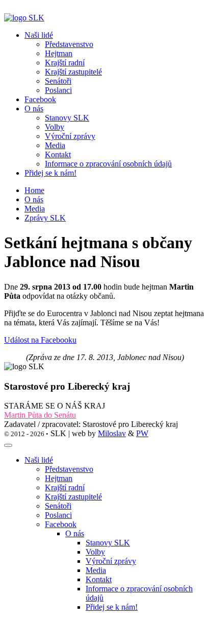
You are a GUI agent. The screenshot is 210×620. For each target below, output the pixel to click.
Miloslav (112, 433)
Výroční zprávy (111, 561)
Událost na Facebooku (40, 340)
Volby (95, 551)
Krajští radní (65, 487)
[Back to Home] (24, 17)
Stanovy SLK (108, 542)
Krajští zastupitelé (73, 496)
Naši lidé (38, 460)
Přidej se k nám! (50, 173)
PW (142, 433)
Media (34, 208)
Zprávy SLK (45, 217)
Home (34, 190)
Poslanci (58, 515)
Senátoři (58, 506)
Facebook (40, 99)
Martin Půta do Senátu (40, 415)
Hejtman (58, 478)
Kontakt (99, 579)
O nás (33, 199)
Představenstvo (69, 469)
